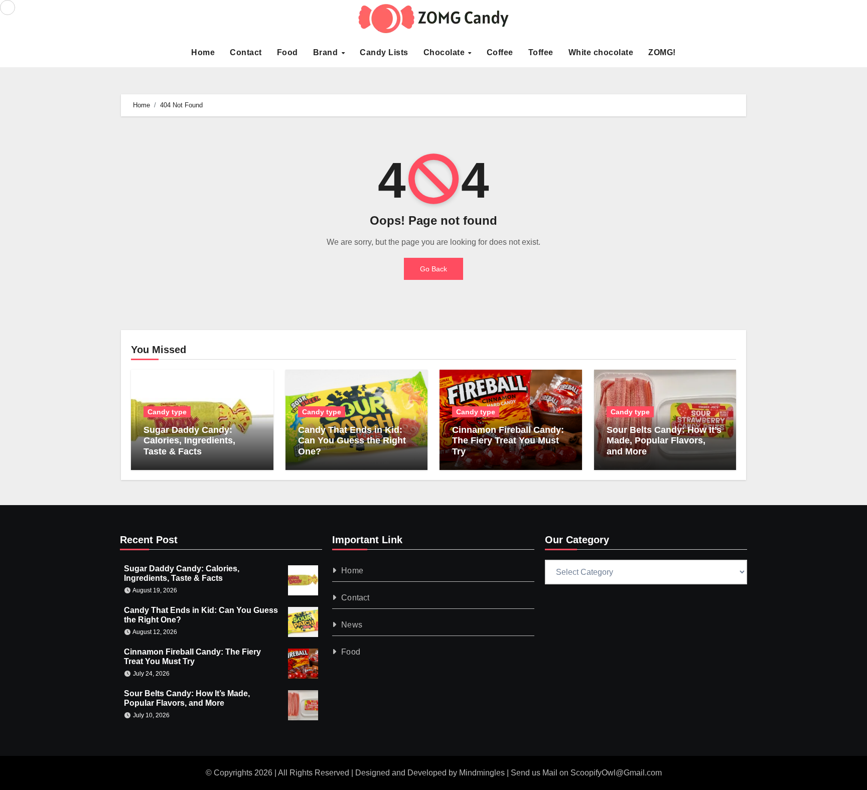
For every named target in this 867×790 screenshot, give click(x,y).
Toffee (540, 52)
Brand (326, 52)
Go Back (433, 269)
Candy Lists (384, 52)
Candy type (167, 412)
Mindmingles (482, 772)
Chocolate (445, 52)
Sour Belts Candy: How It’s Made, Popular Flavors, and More (664, 440)
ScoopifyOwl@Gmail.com (616, 772)
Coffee (500, 52)
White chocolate (601, 52)
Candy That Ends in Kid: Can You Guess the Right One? (352, 440)
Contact (246, 52)
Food (287, 52)
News (352, 624)
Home (203, 52)
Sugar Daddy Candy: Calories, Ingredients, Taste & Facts (189, 440)
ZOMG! (662, 52)
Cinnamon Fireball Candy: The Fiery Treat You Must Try (508, 440)
